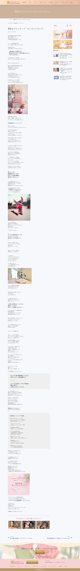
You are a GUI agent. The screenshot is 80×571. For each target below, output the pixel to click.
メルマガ (56, 2)
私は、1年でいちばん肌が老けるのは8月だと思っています (66, 77)
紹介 (30, 2)
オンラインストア (64, 2)
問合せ (71, 2)
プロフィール (20, 566)
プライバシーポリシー (52, 566)
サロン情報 (50, 2)
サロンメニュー (28, 566)
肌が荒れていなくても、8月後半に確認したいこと (66, 62)
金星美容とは (24, 2)
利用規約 (60, 566)
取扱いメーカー (43, 2)
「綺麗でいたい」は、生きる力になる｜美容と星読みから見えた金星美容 (66, 69)
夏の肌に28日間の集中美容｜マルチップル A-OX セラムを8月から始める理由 (66, 54)
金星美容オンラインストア (15, 123)
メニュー (35, 2)
